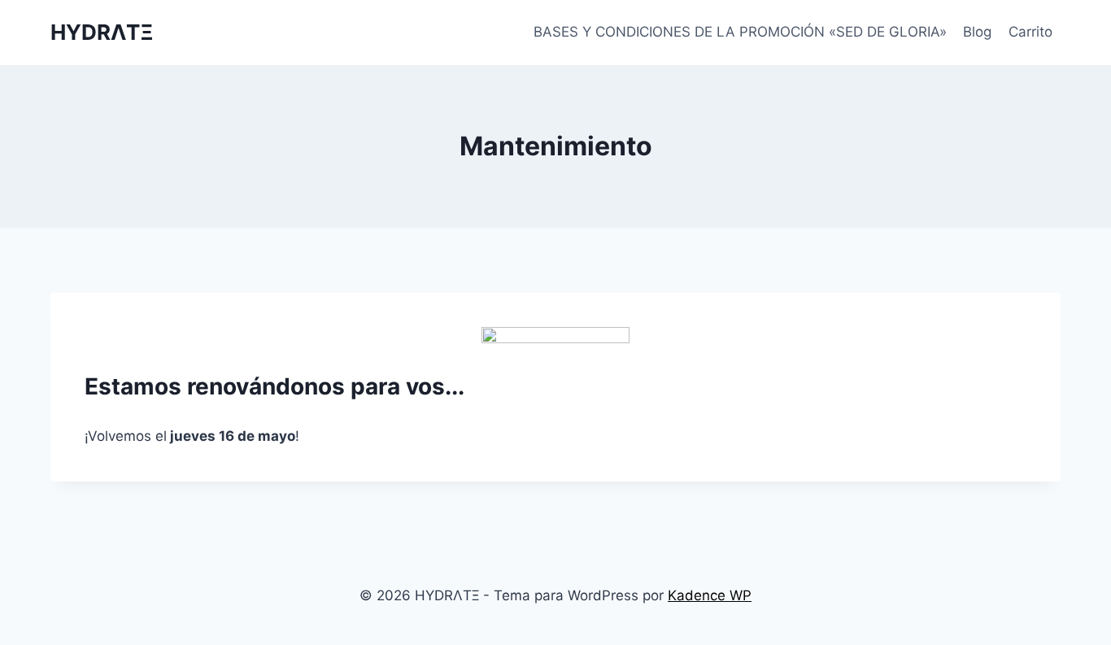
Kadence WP (710, 595)
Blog (977, 32)
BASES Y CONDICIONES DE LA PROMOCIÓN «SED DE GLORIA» (740, 32)
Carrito (1030, 32)
